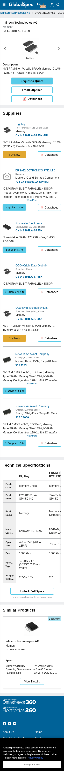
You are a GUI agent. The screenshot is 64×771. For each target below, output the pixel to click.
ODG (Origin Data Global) (31, 265)
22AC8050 (22, 417)
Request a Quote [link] (32, 81)
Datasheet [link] (35, 99)
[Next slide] (59, 48)
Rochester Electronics (29, 223)
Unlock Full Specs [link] (32, 591)
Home (38, 731)
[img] (52, 5)
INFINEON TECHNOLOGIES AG (15, 13)
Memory (10, 645)
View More (32, 200)
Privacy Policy (35, 757)
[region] (32, 754)
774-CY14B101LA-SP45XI (31, 181)
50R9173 (21, 365)
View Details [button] (32, 681)
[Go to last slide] (5, 48)
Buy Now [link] (14, 155)
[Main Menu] (4, 4)
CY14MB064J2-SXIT (15, 649)
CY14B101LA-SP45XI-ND (32, 135)
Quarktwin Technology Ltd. (32, 307)
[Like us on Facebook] (4, 724)
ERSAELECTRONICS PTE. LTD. (35, 170)
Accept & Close (32, 764)
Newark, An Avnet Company (32, 354)
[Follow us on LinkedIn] (14, 724)
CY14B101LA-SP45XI (29, 230)
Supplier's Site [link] (14, 207)
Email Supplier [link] (32, 90)
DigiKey (20, 124)
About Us (8, 731)
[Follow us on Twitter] (9, 724)
